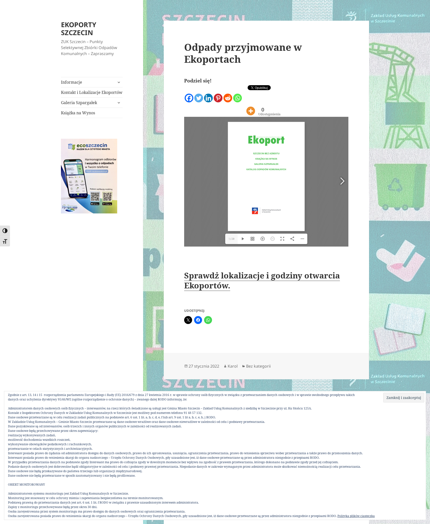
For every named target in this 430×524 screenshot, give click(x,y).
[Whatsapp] (237, 94)
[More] (250, 107)
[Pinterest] (218, 94)
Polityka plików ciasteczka (356, 516)
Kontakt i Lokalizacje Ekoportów (91, 92)
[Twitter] (198, 94)
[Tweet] (246, 90)
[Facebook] (189, 94)
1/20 (231, 238)
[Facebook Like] (243, 98)
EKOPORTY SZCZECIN (78, 28)
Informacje (71, 82)
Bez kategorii (258, 366)
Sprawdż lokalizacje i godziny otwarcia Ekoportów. (262, 280)
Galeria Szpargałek (79, 102)
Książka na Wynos (78, 113)
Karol (233, 366)
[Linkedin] (208, 94)
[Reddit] (227, 94)
